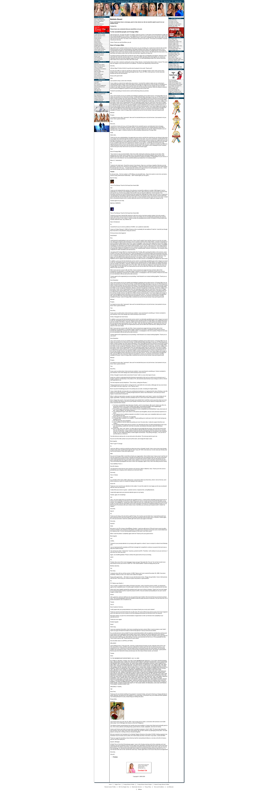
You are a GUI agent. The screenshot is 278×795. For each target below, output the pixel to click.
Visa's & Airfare (172, 96)
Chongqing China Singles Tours (175, 68)
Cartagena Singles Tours (174, 52)
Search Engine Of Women (99, 49)
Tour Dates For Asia (173, 21)
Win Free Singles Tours (124, 786)
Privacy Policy (97, 70)
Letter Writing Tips (98, 57)
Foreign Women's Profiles (99, 34)
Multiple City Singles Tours (174, 25)
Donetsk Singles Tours (173, 43)
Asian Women (97, 41)
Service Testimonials (98, 74)
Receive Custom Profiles (110, 786)
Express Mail (97, 56)
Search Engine (134, 1)
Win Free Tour (167, 1)
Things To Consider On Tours (175, 91)
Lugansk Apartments (98, 97)
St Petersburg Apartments (99, 93)
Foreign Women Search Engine (144, 784)
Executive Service (98, 25)
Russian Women (97, 37)
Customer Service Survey (99, 78)
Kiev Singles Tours (173, 38)
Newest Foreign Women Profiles (161, 784)
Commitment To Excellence (100, 68)
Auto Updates (97, 60)
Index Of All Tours (173, 19)
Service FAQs (97, 72)
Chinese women (97, 42)
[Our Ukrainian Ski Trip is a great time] (101, 111)
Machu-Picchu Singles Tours (175, 58)
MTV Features (97, 84)
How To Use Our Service (99, 66)
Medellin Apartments (98, 100)
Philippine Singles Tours (174, 65)
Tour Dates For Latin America (175, 23)
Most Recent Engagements (100, 85)
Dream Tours (97, 88)
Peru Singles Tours (173, 56)
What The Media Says (99, 71)
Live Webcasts (170, 786)
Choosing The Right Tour (174, 89)
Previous (115, 756)
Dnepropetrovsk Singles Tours (175, 41)
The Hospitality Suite (173, 88)
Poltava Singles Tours (173, 40)
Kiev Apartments (97, 95)
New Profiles (145, 1)
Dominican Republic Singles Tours (176, 59)
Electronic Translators (99, 55)
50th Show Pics (97, 89)
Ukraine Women (97, 38)
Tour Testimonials (98, 75)
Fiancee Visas (172, 95)
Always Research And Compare (175, 84)
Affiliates (140, 789)
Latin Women (97, 39)
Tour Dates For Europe (173, 22)
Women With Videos (98, 46)
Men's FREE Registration (99, 19)
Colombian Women (98, 43)
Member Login (178, 1)
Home (99, 1)
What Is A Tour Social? (174, 87)
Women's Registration (99, 21)
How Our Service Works (99, 64)
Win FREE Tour (97, 90)
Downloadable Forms (173, 26)
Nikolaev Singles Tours (174, 47)
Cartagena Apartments (99, 99)
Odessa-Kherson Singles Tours (175, 45)
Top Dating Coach (98, 81)
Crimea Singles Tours (173, 49)
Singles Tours (111, 1)
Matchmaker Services (99, 24)
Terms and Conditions (159, 786)
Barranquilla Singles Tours (174, 54)
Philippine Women (98, 45)
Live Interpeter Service (99, 53)
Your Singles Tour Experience (175, 85)
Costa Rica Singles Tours (174, 61)
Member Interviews (98, 77)
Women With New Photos (99, 35)
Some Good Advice (98, 59)
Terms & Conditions (98, 67)
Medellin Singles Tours (173, 55)
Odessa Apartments (98, 96)
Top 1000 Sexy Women (99, 48)
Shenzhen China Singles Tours (175, 66)
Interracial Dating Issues (99, 86)
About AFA (96, 63)
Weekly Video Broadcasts (175, 92)
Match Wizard (156, 1)
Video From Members (173, 81)
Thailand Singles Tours (174, 63)
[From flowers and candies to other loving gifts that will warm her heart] (101, 29)
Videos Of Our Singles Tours (175, 82)
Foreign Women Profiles (122, 1)
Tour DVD (96, 82)
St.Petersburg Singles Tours (175, 48)
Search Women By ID (99, 50)
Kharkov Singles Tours (173, 44)
